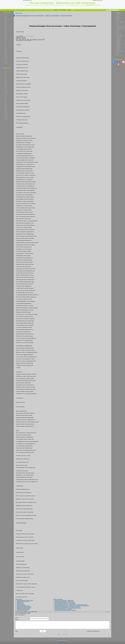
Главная (56, 10)
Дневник (118, 40)
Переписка (119, 39)
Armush (29, 611)
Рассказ (118, 14)
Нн (6, 37)
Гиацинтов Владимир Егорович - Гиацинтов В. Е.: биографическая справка (71, 604)
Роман (118, 20)
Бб (5, 16)
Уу (6, 47)
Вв (6, 18)
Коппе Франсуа (20, 602)
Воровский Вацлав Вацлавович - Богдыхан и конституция (67, 606)
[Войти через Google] (123, 62)
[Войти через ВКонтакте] (116, 62)
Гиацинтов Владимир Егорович (23, 607)
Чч (6, 54)
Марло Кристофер (21, 604)
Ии (6, 28)
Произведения (62, 10)
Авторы (69, 10)
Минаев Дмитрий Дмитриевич (23, 609)
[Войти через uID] (113, 62)
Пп (6, 40)
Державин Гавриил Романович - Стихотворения (65, 602)
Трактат (118, 37)
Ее (5, 23)
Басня (118, 33)
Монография (119, 35)
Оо (6, 39)
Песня (118, 46)
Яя (6, 63)
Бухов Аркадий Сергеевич (22, 610)
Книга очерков (120, 51)
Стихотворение (120, 21)
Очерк (118, 54)
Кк (6, 32)
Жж (6, 25)
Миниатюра (119, 44)
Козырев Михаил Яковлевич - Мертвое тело (64, 601)
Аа (6, 14)
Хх (6, 51)
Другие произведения (58, 599)
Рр (5, 42)
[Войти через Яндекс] (121, 62)
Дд (6, 21)
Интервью (119, 47)
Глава (118, 30)
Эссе (118, 23)
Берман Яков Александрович (23, 605)
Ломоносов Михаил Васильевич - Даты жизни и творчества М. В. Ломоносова (72, 605)
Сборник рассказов (120, 26)
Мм (6, 35)
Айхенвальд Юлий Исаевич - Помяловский (64, 600)
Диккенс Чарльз (20, 603)
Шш (6, 56)
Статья (118, 25)
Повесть (118, 18)
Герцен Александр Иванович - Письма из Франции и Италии (68, 607)
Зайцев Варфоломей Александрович (25, 600)
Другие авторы (19, 599)
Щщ (6, 58)
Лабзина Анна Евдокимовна (23, 601)
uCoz (65, 641)
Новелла (118, 42)
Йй (6, 30)
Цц (6, 53)
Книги (21, 13)
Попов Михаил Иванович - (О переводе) (63, 609)
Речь (118, 53)
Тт (5, 46)
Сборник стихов (120, 28)
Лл (6, 33)
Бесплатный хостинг (62, 641)
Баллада (118, 49)
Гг (5, 20)
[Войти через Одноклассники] (118, 64)
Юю (6, 61)
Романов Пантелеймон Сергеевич (24, 606)
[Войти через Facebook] (118, 62)
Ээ (6, 59)
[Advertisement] (8, 144)
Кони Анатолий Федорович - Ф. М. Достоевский (65, 603)
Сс (6, 44)
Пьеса (118, 32)
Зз (5, 26)
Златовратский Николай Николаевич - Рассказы (65, 610)
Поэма (118, 16)
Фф (6, 49)
